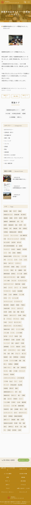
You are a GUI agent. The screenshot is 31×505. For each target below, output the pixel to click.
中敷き (11, 270)
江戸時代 (13, 402)
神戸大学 (19, 242)
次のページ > (25, 96)
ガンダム (6, 371)
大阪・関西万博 (8, 163)
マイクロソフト (7, 291)
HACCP (14, 211)
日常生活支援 (13, 384)
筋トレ (5, 364)
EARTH (23, 346)
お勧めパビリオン (7, 325)
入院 (21, 426)
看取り (16, 388)
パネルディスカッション (11, 73)
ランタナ (12, 346)
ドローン (16, 287)
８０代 (25, 259)
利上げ (11, 381)
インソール (10, 259)
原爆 (12, 353)
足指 (12, 343)
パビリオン (6, 270)
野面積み (19, 252)
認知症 (6, 146)
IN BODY (13, 249)
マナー (15, 381)
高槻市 (25, 273)
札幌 (18, 367)
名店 (14, 312)
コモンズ (10, 322)
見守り (12, 329)
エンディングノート (8, 412)
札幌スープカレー (7, 367)
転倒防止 (10, 364)
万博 (5, 239)
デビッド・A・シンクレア (13, 239)
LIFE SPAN (23, 239)
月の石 (5, 298)
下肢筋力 (23, 305)
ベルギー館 (13, 405)
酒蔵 (18, 312)
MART (5, 350)
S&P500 (5, 336)
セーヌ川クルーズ (18, 301)
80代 (10, 228)
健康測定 (23, 277)
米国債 (23, 284)
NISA (25, 225)
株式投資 (24, 249)
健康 (18, 277)
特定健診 (12, 374)
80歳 (20, 360)
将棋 (25, 270)
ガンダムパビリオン (22, 280)
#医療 (23, 113)
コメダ (20, 381)
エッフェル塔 (15, 298)
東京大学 (11, 388)
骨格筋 (17, 305)
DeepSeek (25, 287)
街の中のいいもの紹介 (9, 155)
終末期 (15, 423)
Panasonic (6, 374)
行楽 (9, 252)
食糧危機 (15, 294)
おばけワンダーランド (8, 284)
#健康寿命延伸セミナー (13, 110)
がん (5, 430)
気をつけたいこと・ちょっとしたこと (17, 88)
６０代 (15, 259)
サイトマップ (23, 492)
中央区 (5, 322)
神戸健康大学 (5, 88)
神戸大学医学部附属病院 (9, 245)
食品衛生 (6, 211)
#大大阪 (8, 113)
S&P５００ (11, 263)
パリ (9, 298)
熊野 (20, 228)
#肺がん (19, 117)
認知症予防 (6, 409)
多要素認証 (15, 357)
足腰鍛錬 (16, 364)
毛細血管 (13, 419)
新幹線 (23, 350)
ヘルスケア (6, 235)
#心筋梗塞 (12, 117)
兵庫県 (11, 218)
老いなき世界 (7, 242)
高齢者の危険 (7, 329)
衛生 (5, 149)
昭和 (16, 225)
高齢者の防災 (7, 395)
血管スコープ (6, 419)
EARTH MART (6, 266)
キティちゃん (16, 318)
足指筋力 (6, 315)
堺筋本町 (18, 346)
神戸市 (15, 218)
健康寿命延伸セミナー (8, 391)
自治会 (22, 318)
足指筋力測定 (7, 308)
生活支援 (18, 339)
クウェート (17, 353)
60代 (18, 221)
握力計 (5, 416)
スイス (5, 252)
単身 (20, 423)
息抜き (5, 287)
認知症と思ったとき (8, 214)
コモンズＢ (13, 280)
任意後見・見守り (8, 132)
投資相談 (10, 416)
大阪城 (13, 252)
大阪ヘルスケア (13, 315)
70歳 (24, 360)
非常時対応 (23, 367)
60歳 (14, 367)
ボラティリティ (16, 256)
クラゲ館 (6, 381)
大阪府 (19, 430)
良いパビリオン (17, 322)
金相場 (20, 245)
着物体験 (24, 402)
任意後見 (25, 228)
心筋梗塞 (16, 409)
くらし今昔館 (7, 402)
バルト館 (6, 360)
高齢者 (19, 211)
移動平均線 (17, 284)
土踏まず (17, 343)
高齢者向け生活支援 (8, 423)
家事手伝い (11, 426)
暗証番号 (6, 357)
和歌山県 (15, 228)
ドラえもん (9, 318)
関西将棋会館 (7, 273)
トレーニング (7, 141)
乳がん (15, 412)
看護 (18, 419)
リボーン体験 (6, 280)
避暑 (5, 398)
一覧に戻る (15, 96)
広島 (9, 353)
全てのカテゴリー (8, 129)
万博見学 (15, 398)
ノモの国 (15, 371)
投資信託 (6, 228)
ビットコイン (7, 405)
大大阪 (18, 402)
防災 (20, 391)
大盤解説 (20, 270)
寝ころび (24, 353)
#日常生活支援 (16, 113)
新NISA (5, 263)
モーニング (6, 384)
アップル (12, 332)
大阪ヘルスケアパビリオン (9, 277)
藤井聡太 (13, 273)
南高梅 (12, 266)
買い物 (16, 426)
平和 (5, 353)
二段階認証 (22, 357)
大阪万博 (13, 242)
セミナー (21, 398)
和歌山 (17, 266)
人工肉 (10, 294)
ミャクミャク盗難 (13, 360)
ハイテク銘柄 (19, 332)
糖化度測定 (6, 305)
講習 (10, 211)
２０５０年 (23, 266)
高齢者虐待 (11, 225)
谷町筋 (10, 312)
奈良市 (20, 225)
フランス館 (6, 332)
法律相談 (6, 232)
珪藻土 (24, 315)
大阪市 (22, 419)
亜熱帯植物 (6, 346)
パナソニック (22, 371)
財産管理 (6, 388)
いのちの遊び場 (20, 378)
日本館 (19, 315)
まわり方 (9, 398)
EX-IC (19, 350)
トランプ (11, 336)
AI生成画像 (20, 291)
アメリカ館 (21, 294)
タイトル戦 (19, 273)
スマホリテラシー (12, 350)
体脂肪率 (12, 305)
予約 (5, 259)
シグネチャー (18, 263)
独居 (24, 423)
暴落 (10, 371)
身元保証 (14, 430)
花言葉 (12, 339)
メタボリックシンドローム (9, 378)
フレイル (6, 143)
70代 (22, 221)
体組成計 (19, 249)
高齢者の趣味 (21, 405)
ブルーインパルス (14, 235)
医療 (11, 409)
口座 (10, 357)
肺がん (21, 409)
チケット (13, 308)
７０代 (20, 259)
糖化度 (22, 312)
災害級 (23, 395)
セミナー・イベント (6, 90)
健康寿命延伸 (12, 221)
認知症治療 (16, 214)
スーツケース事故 (20, 329)
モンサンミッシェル (8, 301)
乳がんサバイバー (23, 412)
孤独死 (5, 225)
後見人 (5, 426)
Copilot (14, 291)
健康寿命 (6, 221)
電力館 (16, 336)
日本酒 (5, 312)
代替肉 (5, 294)
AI (20, 287)
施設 (25, 426)
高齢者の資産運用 (18, 416)
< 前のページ (5, 96)
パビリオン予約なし (17, 325)
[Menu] (28, 2)
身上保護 (20, 384)
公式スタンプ (20, 308)
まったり (10, 287)
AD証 (23, 339)
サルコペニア (7, 249)
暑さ (19, 395)
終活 (26, 409)
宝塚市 (20, 218)
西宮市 (25, 218)
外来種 (22, 343)
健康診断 (20, 232)
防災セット (13, 395)
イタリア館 (24, 256)
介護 (20, 336)
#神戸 (23, 110)
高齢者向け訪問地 (7, 256)
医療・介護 (7, 138)
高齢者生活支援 (13, 232)
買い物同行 (23, 214)
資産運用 (6, 152)
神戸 (16, 391)
